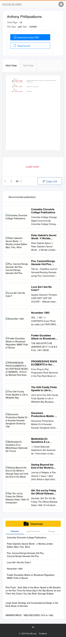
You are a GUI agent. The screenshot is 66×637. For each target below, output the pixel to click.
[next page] (21, 181)
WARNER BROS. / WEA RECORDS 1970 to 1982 (29, 615)
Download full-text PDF (28, 37)
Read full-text (23, 45)
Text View (28, 65)
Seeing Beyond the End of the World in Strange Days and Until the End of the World (44, 466)
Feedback (43, 633)
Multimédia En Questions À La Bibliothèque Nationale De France (44, 440)
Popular (51, 531)
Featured (15, 531)
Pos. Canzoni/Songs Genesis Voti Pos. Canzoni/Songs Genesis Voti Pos (43, 263)
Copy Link (51, 181)
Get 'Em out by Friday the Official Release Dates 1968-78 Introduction (43, 492)
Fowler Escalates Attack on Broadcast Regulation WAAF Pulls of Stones (43, 337)
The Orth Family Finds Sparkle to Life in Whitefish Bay (44, 389)
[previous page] (5, 181)
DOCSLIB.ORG (11, 4)
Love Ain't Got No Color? (41, 288)
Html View (11, 65)
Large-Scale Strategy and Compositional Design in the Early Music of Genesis (32, 604)
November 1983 (40, 312)
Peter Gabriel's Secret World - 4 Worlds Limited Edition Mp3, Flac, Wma (43, 237)
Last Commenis (33, 531)
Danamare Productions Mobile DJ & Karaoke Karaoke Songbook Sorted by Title (44, 414)
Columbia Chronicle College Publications (43, 211)
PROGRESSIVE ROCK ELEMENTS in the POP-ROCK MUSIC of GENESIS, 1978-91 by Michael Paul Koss (44, 363)
